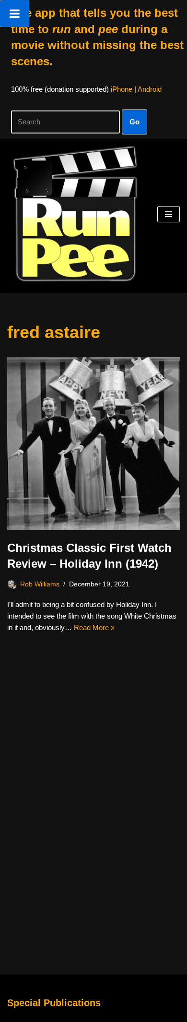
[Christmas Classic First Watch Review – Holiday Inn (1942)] (93, 443)
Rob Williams (39, 584)
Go (134, 122)
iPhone (121, 89)
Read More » (94, 627)
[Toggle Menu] (14, 13)
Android (150, 89)
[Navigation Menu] (168, 214)
